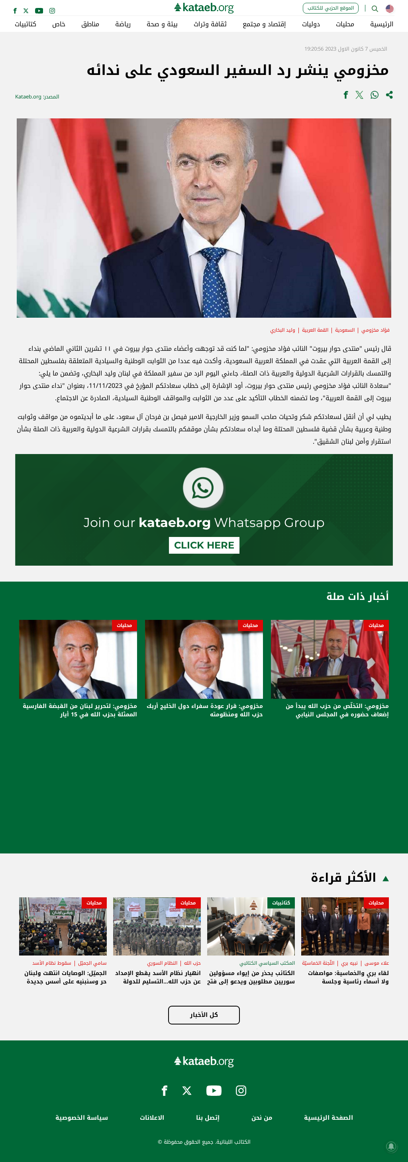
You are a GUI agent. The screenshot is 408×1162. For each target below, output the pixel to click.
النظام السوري (162, 963)
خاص (58, 24)
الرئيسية (382, 24)
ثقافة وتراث (210, 24)
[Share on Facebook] (345, 96)
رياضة (123, 24)
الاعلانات (152, 1118)
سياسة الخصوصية (81, 1118)
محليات (345, 24)
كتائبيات (25, 24)
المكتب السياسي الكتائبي (267, 963)
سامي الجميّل (92, 963)
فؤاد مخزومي (375, 330)
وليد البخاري (282, 330)
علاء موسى (377, 963)
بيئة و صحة (162, 24)
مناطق (90, 24)
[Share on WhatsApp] (375, 96)
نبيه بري (349, 963)
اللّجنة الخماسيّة (318, 963)
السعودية (345, 330)
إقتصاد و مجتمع (264, 24)
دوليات (311, 24)
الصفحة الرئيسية (328, 1118)
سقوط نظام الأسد (51, 963)
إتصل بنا (208, 1118)
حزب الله (192, 963)
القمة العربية (315, 330)
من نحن (261, 1118)
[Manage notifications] (391, 1146)
